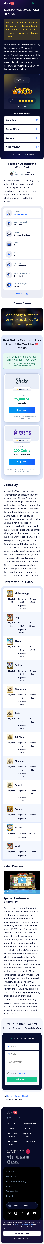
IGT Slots (27, 1128)
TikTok (28, 1213)
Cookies (17, 1227)
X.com (9, 1213)
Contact (9, 1186)
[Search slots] (33, 3)
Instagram (16, 1213)
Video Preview (13, 146)
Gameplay (10, 138)
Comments (18, 154)
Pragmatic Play (29, 1123)
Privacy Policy (20, 1073)
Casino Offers (12, 129)
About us (10, 1171)
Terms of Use (12, 1191)
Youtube (34, 1213)
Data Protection (13, 1176)
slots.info (11, 1113)
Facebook (22, 1213)
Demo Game (12, 120)
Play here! (22, 410)
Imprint (9, 1196)
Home (9, 1096)
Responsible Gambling (16, 1181)
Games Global (20, 214)
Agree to (17, 1073)
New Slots (10, 1123)
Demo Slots (11, 1128)
